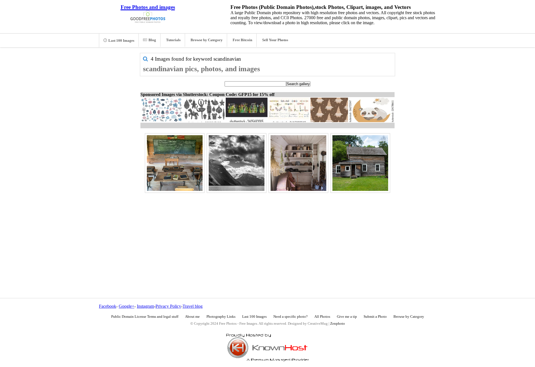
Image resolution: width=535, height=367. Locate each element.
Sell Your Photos (275, 40)
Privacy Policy (168, 306)
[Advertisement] (267, 233)
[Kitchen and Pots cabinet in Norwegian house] (298, 163)
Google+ (126, 306)
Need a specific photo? (290, 317)
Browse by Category (207, 40)
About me (192, 317)
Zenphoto (337, 324)
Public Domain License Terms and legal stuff (144, 317)
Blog (152, 40)
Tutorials (173, 40)
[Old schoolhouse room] (175, 163)
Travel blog (193, 306)
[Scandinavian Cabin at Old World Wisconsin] (360, 163)
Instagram (145, 306)
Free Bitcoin (242, 40)
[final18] (236, 163)
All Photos (322, 317)
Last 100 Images (121, 41)
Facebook (107, 306)
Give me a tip (347, 317)
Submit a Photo (375, 317)
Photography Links (220, 317)
